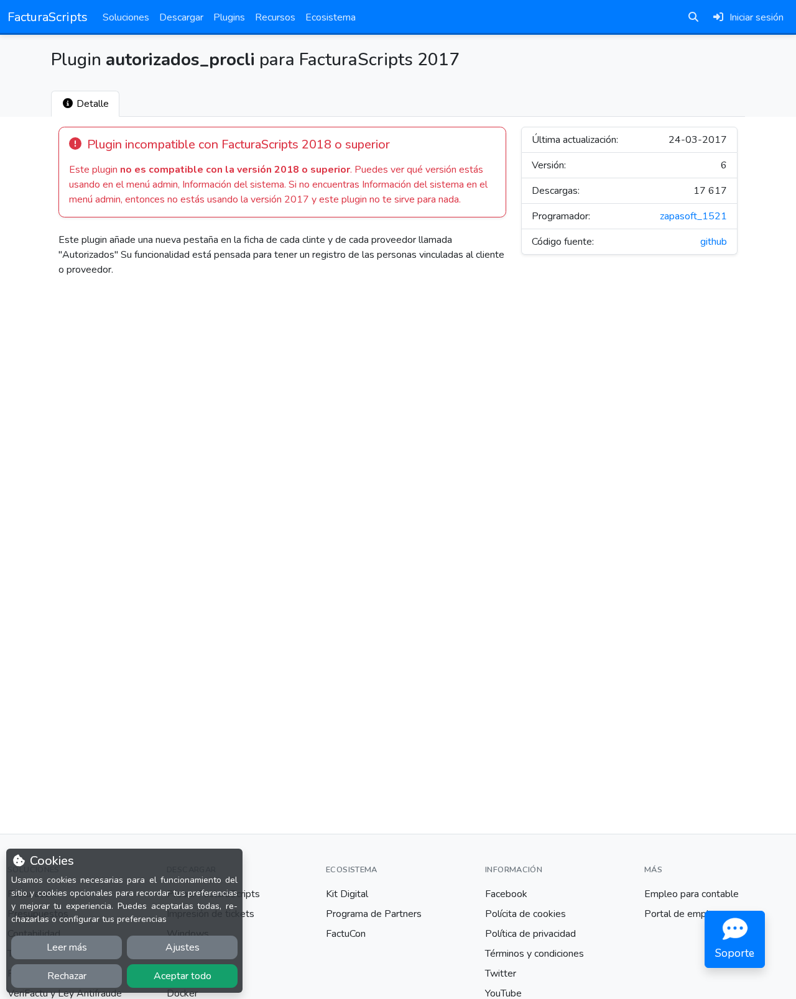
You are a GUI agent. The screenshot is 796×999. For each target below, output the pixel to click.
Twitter (500, 973)
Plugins (229, 17)
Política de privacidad (530, 934)
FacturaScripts (47, 17)
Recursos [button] (275, 17)
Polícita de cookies (525, 914)
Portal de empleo (682, 914)
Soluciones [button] (126, 17)
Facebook (506, 894)
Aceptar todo (182, 976)
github (713, 242)
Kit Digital (347, 894)
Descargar (181, 17)
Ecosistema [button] (330, 17)
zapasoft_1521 (693, 216)
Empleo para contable (691, 894)
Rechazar (66, 976)
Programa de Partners (374, 914)
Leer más (67, 947)
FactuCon (346, 934)
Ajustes (182, 947)
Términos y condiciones (534, 953)
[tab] (85, 104)
